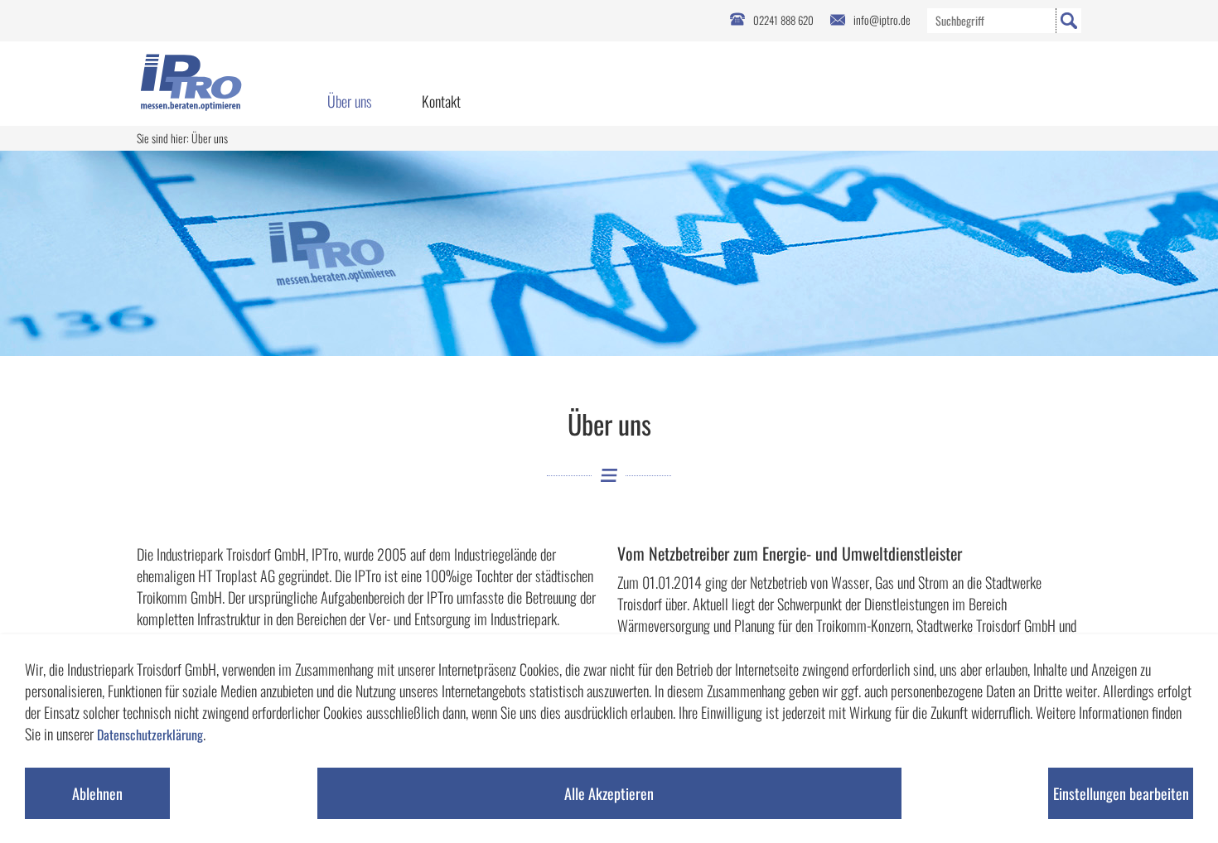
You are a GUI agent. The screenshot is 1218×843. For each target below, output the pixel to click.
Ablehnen (97, 793)
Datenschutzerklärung (150, 734)
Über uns (349, 101)
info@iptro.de (882, 19)
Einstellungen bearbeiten (1121, 793)
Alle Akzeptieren (609, 793)
